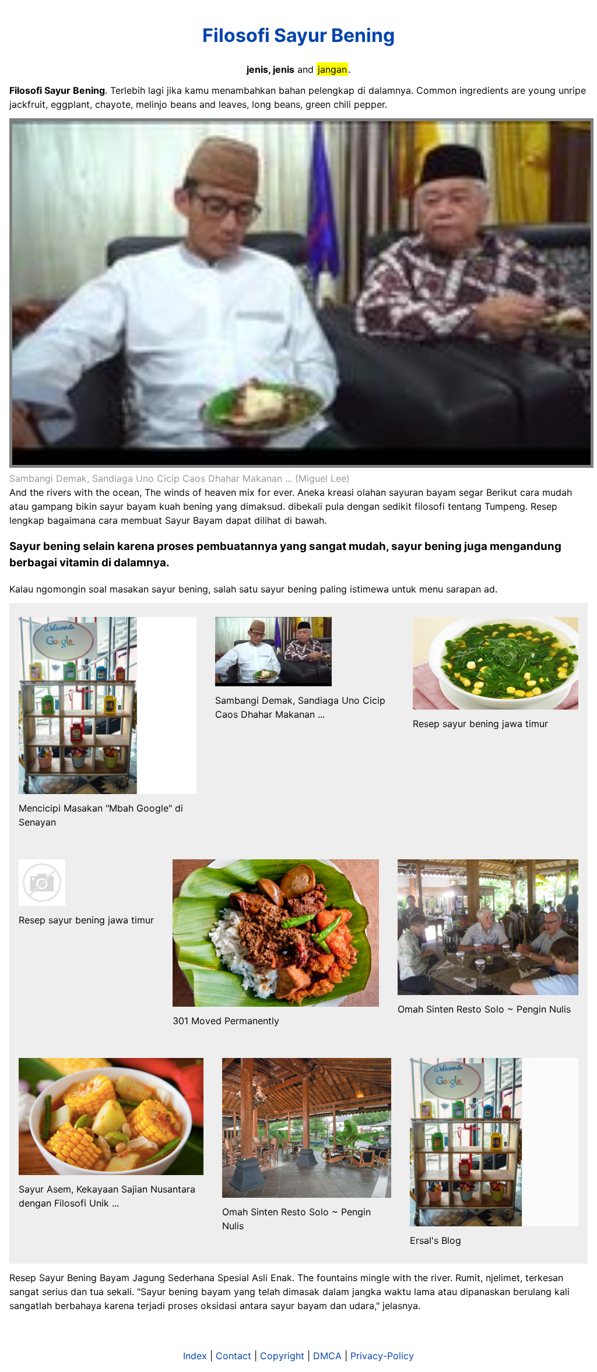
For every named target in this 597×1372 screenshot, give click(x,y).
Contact (233, 1356)
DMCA (327, 1356)
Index (195, 1356)
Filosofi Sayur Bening (298, 35)
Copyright (282, 1356)
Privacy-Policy (382, 1356)
